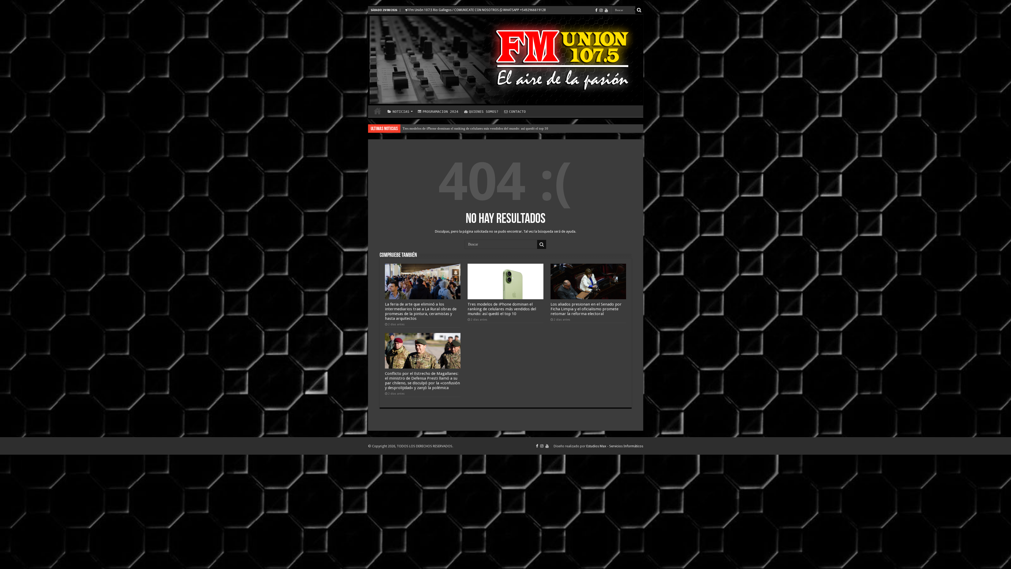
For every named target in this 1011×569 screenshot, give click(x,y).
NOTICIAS (401, 112)
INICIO (377, 110)
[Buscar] (639, 10)
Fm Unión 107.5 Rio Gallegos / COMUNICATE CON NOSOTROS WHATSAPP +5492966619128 (477, 10)
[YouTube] (606, 10)
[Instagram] (601, 10)
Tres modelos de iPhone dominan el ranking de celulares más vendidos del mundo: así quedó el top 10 (502, 309)
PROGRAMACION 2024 (440, 112)
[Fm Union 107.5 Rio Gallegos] (505, 59)
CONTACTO (517, 112)
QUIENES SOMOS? (483, 112)
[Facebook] (596, 10)
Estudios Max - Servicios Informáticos (614, 446)
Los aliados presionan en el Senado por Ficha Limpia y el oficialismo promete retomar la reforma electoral (478, 128)
